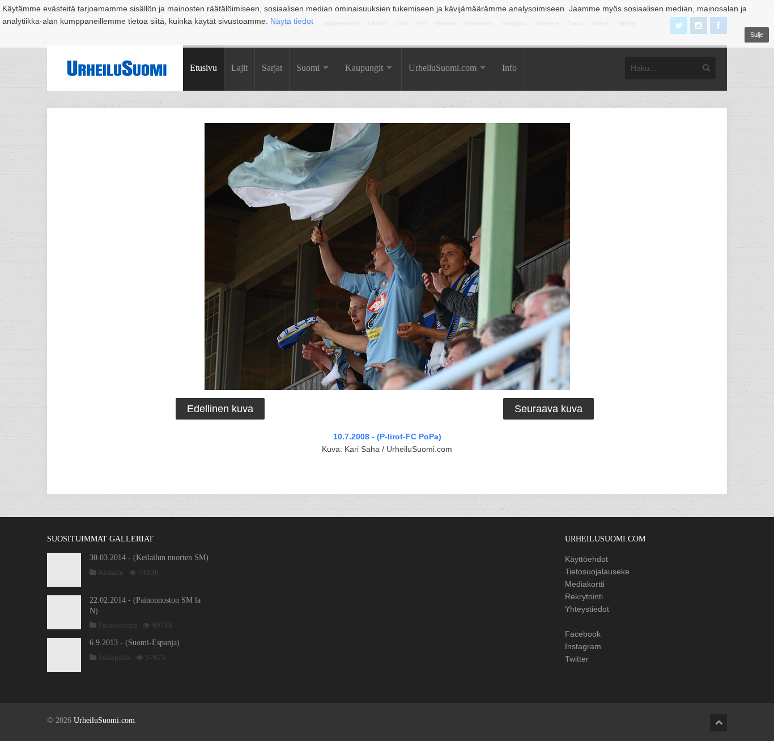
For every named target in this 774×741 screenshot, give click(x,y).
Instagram (583, 646)
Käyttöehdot (586, 559)
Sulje (756, 34)
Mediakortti (585, 583)
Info (509, 68)
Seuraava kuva (548, 408)
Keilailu (111, 572)
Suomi (308, 68)
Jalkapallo (114, 657)
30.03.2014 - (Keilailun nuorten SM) (149, 557)
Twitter (577, 658)
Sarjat (272, 68)
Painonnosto (118, 625)
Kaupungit (364, 68)
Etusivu (203, 68)
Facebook (583, 633)
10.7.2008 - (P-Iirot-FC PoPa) (387, 436)
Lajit (239, 68)
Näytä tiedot (291, 21)
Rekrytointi (584, 596)
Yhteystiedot (587, 608)
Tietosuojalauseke (597, 571)
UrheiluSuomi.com (443, 68)
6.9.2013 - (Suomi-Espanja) (135, 642)
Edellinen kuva (220, 408)
